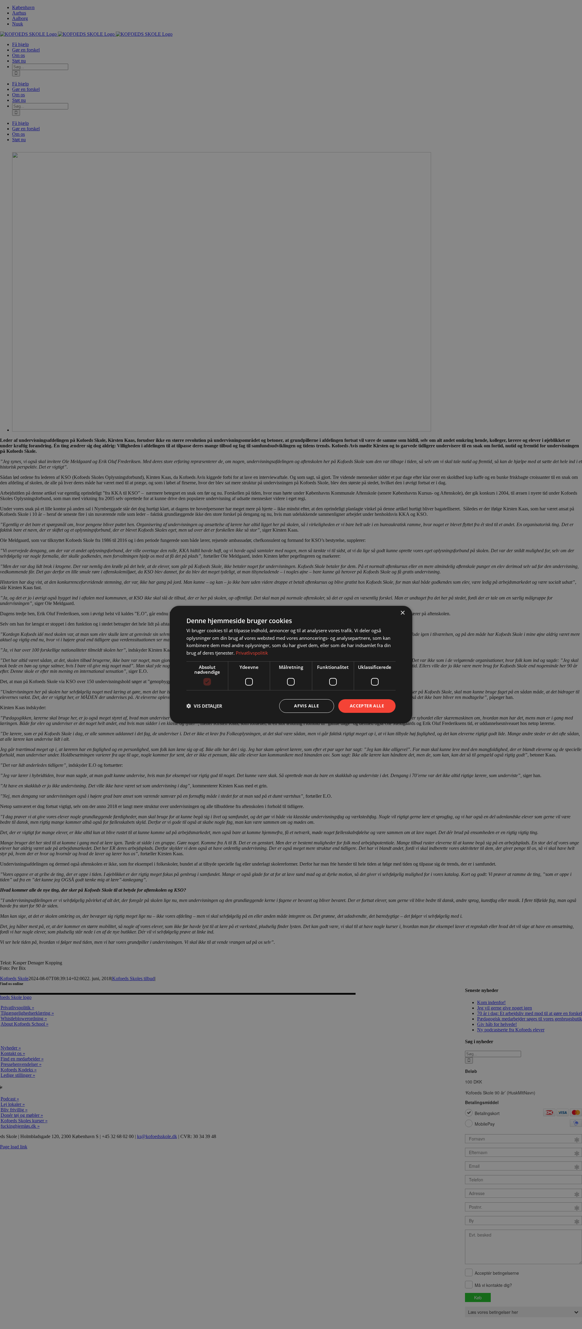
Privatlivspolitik (252, 653)
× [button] (402, 612)
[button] (204, 706)
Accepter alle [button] (367, 706)
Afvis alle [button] (306, 706)
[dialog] (291, 664)
